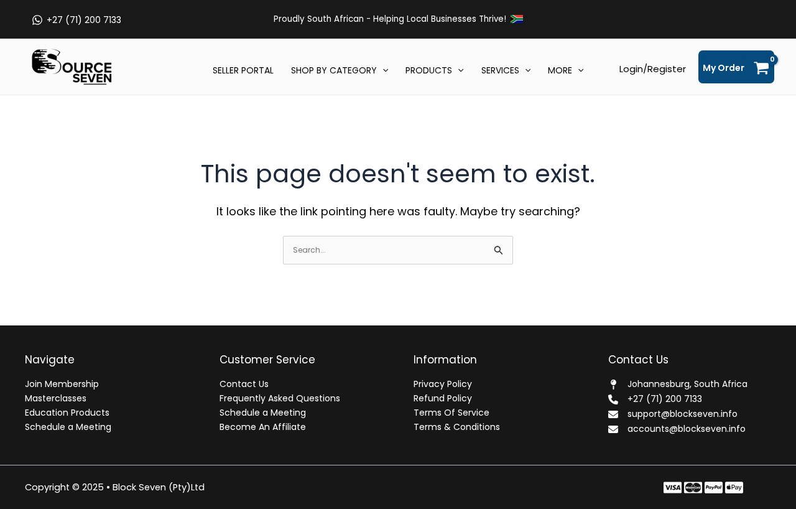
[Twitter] (693, 488)
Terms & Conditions (457, 427)
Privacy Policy (443, 384)
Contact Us (244, 384)
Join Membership (62, 384)
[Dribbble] (755, 488)
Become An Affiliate (263, 427)
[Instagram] (714, 488)
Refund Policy (443, 398)
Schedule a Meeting (68, 427)
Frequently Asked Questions (280, 398)
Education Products (67, 412)
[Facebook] (673, 488)
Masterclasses (55, 398)
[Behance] (734, 488)
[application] (382, 70)
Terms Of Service (451, 412)
